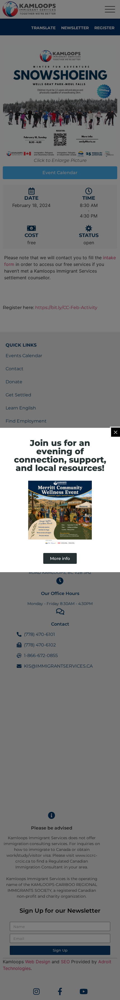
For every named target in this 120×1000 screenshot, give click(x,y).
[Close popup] (115, 432)
